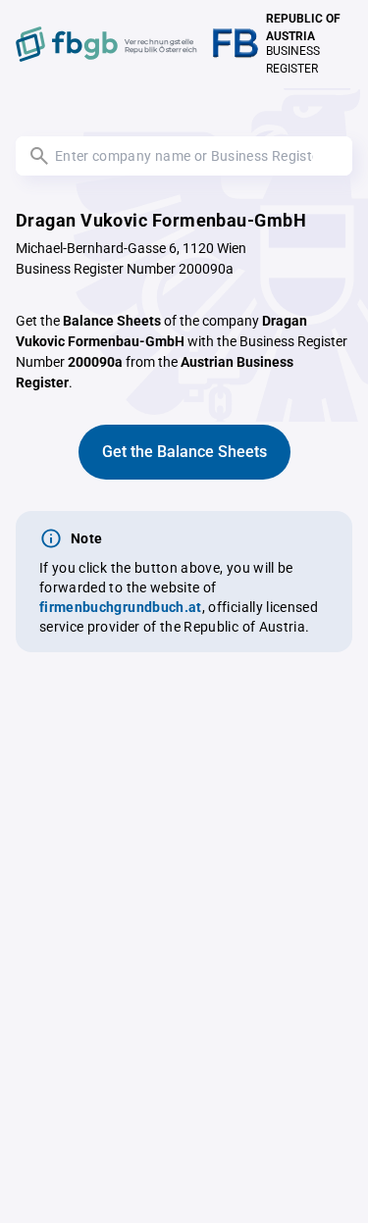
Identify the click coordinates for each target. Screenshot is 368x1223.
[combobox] (184, 156)
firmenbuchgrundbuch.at (120, 607)
